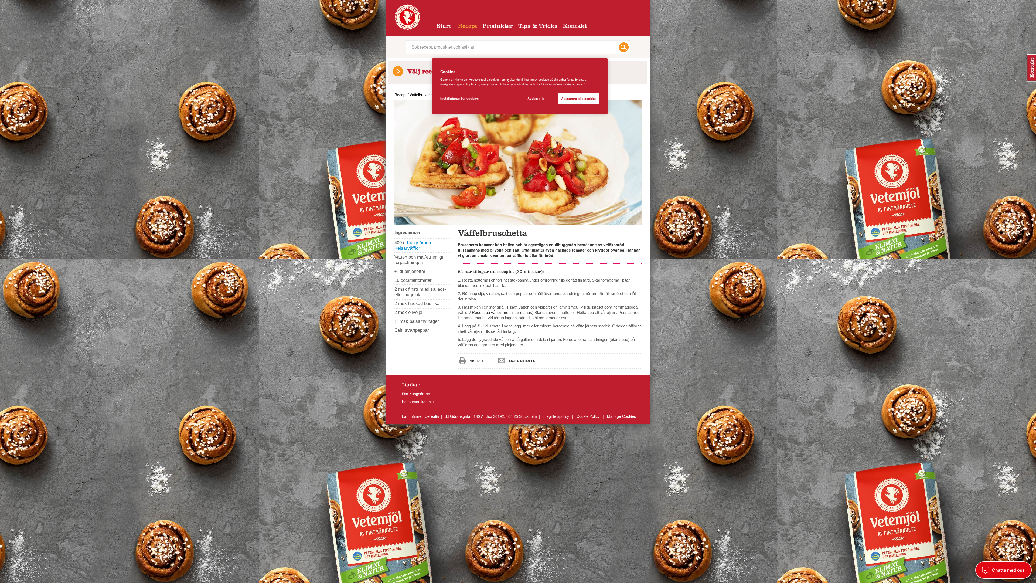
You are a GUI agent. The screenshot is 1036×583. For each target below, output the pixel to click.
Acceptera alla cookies (579, 98)
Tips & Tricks (537, 27)
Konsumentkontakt (418, 401)
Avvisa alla (535, 98)
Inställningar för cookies (459, 98)
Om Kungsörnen (416, 393)
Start (444, 27)
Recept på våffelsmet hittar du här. (502, 312)
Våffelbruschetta (423, 94)
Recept (467, 27)
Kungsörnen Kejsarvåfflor (412, 245)
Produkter (498, 27)
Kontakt (575, 27)
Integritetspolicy (556, 416)
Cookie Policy (588, 416)
